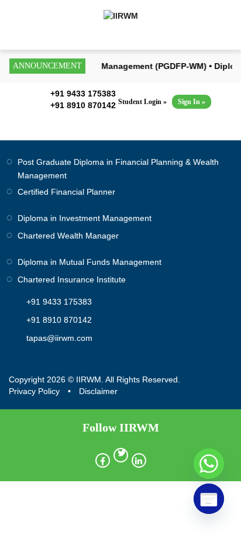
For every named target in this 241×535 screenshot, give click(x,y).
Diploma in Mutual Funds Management (89, 262)
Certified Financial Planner (66, 191)
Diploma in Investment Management (85, 218)
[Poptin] (209, 499)
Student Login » (142, 102)
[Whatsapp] (209, 463)
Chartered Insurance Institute (72, 279)
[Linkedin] (139, 460)
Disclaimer (98, 391)
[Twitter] (120, 455)
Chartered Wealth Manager (68, 235)
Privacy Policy (34, 391)
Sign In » (191, 102)
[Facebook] (102, 460)
